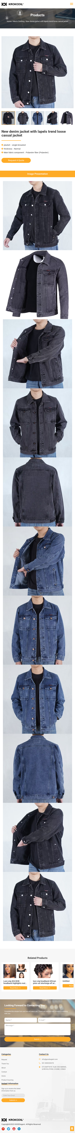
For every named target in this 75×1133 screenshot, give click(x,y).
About (3, 1068)
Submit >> (37, 1039)
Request (4, 1060)
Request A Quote (16, 160)
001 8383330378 (48, 1063)
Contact (4, 1072)
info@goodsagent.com (50, 1059)
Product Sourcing (7, 1080)
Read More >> (15, 988)
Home (3, 1076)
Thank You (5, 1064)
